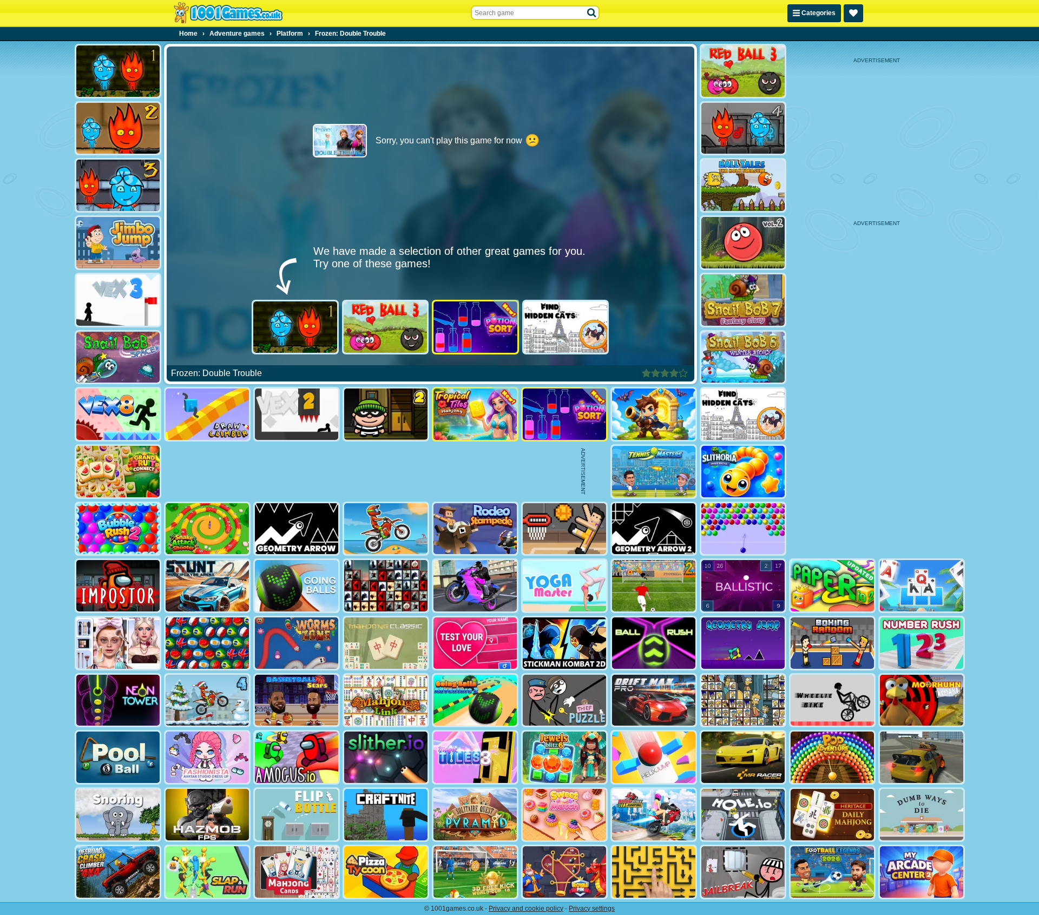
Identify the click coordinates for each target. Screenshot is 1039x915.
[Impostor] (118, 585)
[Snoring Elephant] (118, 814)
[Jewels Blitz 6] (564, 757)
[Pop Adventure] (832, 757)
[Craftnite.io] (386, 814)
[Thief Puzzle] (564, 700)
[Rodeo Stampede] (475, 529)
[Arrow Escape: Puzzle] (653, 872)
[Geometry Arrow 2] (653, 529)
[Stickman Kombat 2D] (564, 643)
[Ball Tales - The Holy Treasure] (743, 185)
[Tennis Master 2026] (653, 471)
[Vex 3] (118, 300)
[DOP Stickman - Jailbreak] (743, 872)
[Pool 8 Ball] (118, 757)
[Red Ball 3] (385, 327)
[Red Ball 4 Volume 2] (743, 242)
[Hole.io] (743, 814)
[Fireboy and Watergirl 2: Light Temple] (118, 128)
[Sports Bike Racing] (475, 585)
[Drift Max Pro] (653, 700)
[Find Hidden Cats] (565, 327)
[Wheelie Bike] (832, 700)
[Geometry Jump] (743, 643)
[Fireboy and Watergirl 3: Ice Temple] (118, 185)
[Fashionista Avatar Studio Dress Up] (207, 757)
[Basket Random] (564, 529)
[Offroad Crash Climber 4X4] (118, 872)
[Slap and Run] (207, 872)
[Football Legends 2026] (832, 872)
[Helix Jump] (653, 757)
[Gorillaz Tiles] (386, 585)
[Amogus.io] (296, 757)
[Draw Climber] (207, 414)
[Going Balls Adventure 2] (475, 700)
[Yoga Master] (564, 585)
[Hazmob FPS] (207, 814)
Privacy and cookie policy (526, 908)
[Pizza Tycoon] (386, 872)
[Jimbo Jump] (118, 242)
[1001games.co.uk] (228, 13)
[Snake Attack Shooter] (207, 529)
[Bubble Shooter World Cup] (207, 643)
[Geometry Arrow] (296, 529)
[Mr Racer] (743, 757)
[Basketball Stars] (296, 700)
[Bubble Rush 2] (118, 529)
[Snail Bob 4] (118, 357)
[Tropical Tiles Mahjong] (475, 414)
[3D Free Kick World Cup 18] (475, 872)
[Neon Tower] (118, 700)
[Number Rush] (921, 643)
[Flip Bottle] (296, 814)
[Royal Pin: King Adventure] (564, 872)
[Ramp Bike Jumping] (653, 814)
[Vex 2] (296, 414)
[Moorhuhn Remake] (921, 700)
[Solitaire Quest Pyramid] (475, 814)
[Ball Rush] (653, 643)
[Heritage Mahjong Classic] (832, 814)
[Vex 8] (118, 414)
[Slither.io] (386, 757)
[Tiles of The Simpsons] (743, 700)
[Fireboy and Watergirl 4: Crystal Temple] (743, 128)
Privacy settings (592, 908)
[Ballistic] (743, 585)
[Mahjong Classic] (386, 643)
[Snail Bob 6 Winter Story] (743, 357)
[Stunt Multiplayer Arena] (207, 585)
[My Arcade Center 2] (921, 872)
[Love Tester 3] (475, 643)
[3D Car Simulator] (921, 757)
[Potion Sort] (475, 327)
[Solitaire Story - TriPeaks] (921, 585)
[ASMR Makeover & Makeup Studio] (118, 643)
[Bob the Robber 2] (386, 414)
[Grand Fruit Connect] (118, 471)
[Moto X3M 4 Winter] (207, 700)
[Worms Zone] (296, 643)
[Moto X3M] (386, 529)
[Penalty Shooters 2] (653, 585)
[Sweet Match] (564, 814)
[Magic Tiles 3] (475, 757)
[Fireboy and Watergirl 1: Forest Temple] (295, 327)
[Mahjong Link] (386, 700)
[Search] (592, 12)
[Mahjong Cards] (296, 872)
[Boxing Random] (832, 643)
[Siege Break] (653, 414)
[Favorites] (853, 13)
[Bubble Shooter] (743, 529)
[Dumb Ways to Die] (921, 814)
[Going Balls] (296, 585)
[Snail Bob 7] (743, 300)
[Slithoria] (743, 471)
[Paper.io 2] (832, 585)
